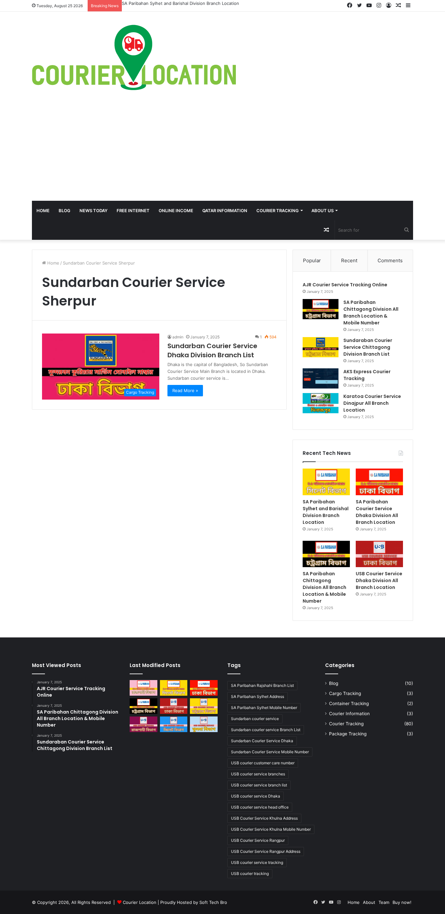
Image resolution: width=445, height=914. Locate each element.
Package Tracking (347, 733)
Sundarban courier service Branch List (265, 729)
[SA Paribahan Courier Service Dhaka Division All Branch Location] (379, 482)
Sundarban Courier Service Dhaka (262, 740)
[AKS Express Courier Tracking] (320, 378)
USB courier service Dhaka (255, 796)
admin (177, 336)
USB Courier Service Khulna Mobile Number (271, 829)
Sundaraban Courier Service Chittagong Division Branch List (367, 347)
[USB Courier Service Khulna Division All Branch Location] (204, 724)
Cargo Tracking (345, 693)
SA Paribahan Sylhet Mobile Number (264, 707)
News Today (93, 210)
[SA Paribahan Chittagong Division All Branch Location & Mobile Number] (320, 309)
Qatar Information (224, 210)
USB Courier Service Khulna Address (264, 818)
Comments (390, 260)
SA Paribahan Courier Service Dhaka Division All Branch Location (377, 511)
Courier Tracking (277, 210)
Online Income (176, 210)
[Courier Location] (134, 57)
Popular (312, 260)
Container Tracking (349, 703)
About (369, 902)
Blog (64, 210)
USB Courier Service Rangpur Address (265, 851)
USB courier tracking (250, 873)
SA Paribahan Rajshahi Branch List (262, 685)
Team (384, 902)
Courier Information (349, 713)
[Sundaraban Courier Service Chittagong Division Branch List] (320, 347)
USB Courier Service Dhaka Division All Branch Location (379, 580)
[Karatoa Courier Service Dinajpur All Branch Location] (320, 403)
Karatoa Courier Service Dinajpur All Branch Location (372, 403)
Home (43, 210)
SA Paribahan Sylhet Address (257, 696)
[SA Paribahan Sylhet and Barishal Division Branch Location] (326, 482)
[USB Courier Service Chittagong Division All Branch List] (204, 706)
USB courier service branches (258, 773)
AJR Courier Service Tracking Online (345, 284)
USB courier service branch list (259, 785)
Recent (349, 260)
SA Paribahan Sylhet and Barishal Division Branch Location (180, 3)
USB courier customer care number (262, 762)
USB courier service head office (260, 807)
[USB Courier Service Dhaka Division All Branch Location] (379, 554)
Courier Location (139, 902)
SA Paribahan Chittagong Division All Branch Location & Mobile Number (370, 312)
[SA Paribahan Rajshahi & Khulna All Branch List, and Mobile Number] (143, 688)
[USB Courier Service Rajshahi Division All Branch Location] (143, 724)
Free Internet (133, 210)
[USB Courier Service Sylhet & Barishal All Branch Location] (174, 724)
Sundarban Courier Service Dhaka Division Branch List (212, 350)
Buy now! (402, 902)
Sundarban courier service (255, 718)
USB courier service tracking (257, 862)
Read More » (185, 390)
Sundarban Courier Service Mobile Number (270, 751)
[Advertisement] (222, 152)
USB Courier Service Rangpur (258, 840)
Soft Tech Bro (213, 902)
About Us (322, 210)
